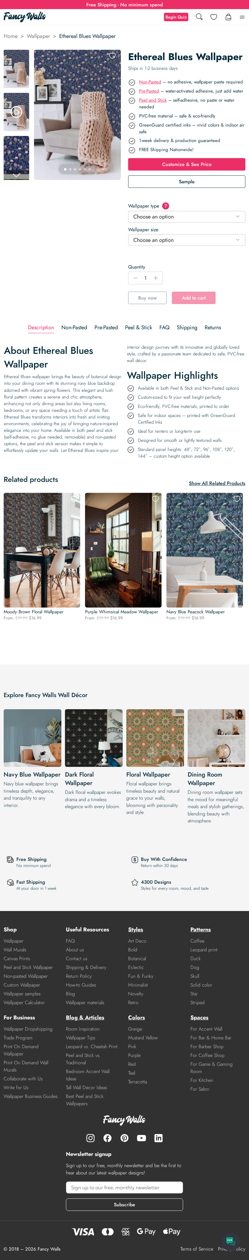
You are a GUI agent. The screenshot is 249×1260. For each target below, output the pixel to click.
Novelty (135, 993)
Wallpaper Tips (80, 1037)
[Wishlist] (213, 17)
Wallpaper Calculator (24, 1002)
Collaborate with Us (23, 1078)
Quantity (136, 266)
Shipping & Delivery (86, 967)
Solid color (201, 984)
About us (75, 949)
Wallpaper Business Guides (30, 1096)
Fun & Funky (140, 976)
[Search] (199, 17)
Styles (135, 929)
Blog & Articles (85, 1017)
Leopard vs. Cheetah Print (92, 1046)
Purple (134, 1055)
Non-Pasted (150, 82)
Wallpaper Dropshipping (28, 1028)
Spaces (199, 1017)
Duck (195, 958)
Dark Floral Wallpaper (79, 779)
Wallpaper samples (22, 993)
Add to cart (194, 297)
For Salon (199, 1089)
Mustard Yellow (143, 1037)
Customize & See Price (187, 164)
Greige (135, 1028)
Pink (132, 1046)
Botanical (137, 958)
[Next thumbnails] (16, 175)
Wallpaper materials (85, 1002)
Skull (194, 976)
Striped (197, 1002)
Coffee (197, 940)
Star (194, 993)
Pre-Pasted (149, 91)
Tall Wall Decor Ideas (86, 1087)
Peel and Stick (153, 100)
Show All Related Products (217, 483)
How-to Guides (81, 984)
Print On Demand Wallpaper (21, 1050)
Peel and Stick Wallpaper (28, 967)
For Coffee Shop (207, 1055)
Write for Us (16, 1087)
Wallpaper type (147, 205)
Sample (187, 181)
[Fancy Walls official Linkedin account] (158, 1138)
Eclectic (136, 967)
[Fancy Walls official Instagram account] (90, 1138)
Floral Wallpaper (148, 774)
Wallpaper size (143, 229)
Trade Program (18, 1037)
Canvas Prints (17, 958)
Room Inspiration (83, 1028)
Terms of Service (196, 1248)
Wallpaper (38, 36)
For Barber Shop (206, 1046)
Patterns (200, 929)
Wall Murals (15, 949)
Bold (132, 949)
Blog (70, 993)
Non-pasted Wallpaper (26, 976)
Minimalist (138, 984)
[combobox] (186, 216)
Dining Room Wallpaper (205, 779)
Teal (131, 1072)
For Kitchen (201, 1080)
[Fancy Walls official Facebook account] (107, 1138)
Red (132, 1064)
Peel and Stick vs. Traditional (83, 1059)
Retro (133, 1002)
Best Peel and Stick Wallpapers (85, 1100)
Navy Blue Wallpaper (32, 774)
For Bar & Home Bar (210, 1037)
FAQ (70, 940)
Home (11, 36)
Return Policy (79, 976)
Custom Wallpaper (22, 984)
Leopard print (203, 949)
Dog (194, 967)
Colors (136, 1017)
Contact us (76, 958)
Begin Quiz (176, 17)
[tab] (41, 327)
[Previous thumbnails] (16, 54)
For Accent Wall (206, 1028)
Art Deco (137, 940)
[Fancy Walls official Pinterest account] (124, 1138)
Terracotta (137, 1081)
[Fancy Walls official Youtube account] (141, 1138)
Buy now (147, 297)
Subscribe (124, 1204)
